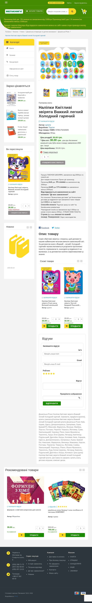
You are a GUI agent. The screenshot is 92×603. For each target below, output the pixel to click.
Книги (12, 48)
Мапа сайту (53, 573)
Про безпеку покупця (57, 560)
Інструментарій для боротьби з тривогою (25, 95)
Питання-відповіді (35, 567)
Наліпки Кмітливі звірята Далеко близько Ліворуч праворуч (71, 303)
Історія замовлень (35, 564)
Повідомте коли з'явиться (19, 212)
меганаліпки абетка (55, 510)
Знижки (74, 571)
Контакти (52, 570)
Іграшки (12, 55)
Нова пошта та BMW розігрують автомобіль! (17, 263)
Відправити (52, 403)
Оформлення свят (16, 69)
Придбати (53, 326)
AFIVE (16, 596)
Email (79, 360)
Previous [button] (28, 227)
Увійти (69, 3)
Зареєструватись (80, 3)
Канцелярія (14, 62)
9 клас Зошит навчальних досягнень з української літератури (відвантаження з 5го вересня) (24, 134)
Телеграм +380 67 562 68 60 (16, 576)
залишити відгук (16, 184)
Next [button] (31, 227)
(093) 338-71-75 (18, 564)
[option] (19, 185)
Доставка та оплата (56, 557)
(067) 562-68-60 (18, 567)
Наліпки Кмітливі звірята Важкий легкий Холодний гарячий (18, 189)
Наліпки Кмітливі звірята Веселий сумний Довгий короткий (48, 303)
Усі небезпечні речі (14, 510)
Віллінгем (15, 516)
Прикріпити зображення (71, 394)
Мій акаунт (32, 560)
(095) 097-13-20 (18, 569)
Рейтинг (46, 371)
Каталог (36, 11)
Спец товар (14, 75)
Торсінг (52, 127)
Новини (31, 574)
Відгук (79, 381)
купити (15, 194)
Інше (72, 567)
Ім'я (80, 350)
